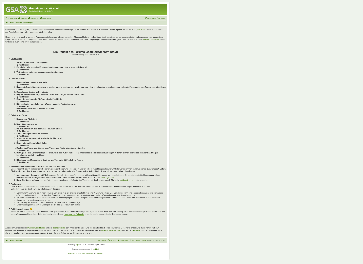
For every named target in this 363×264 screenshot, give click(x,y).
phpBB (78, 245)
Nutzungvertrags (108, 177)
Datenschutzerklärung (36, 228)
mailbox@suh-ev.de (151, 39)
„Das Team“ (141, 30)
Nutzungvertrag (58, 228)
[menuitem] (22, 18)
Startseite (136, 230)
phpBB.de (96, 249)
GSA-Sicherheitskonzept (111, 230)
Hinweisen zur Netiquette (74, 214)
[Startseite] (17, 9)
